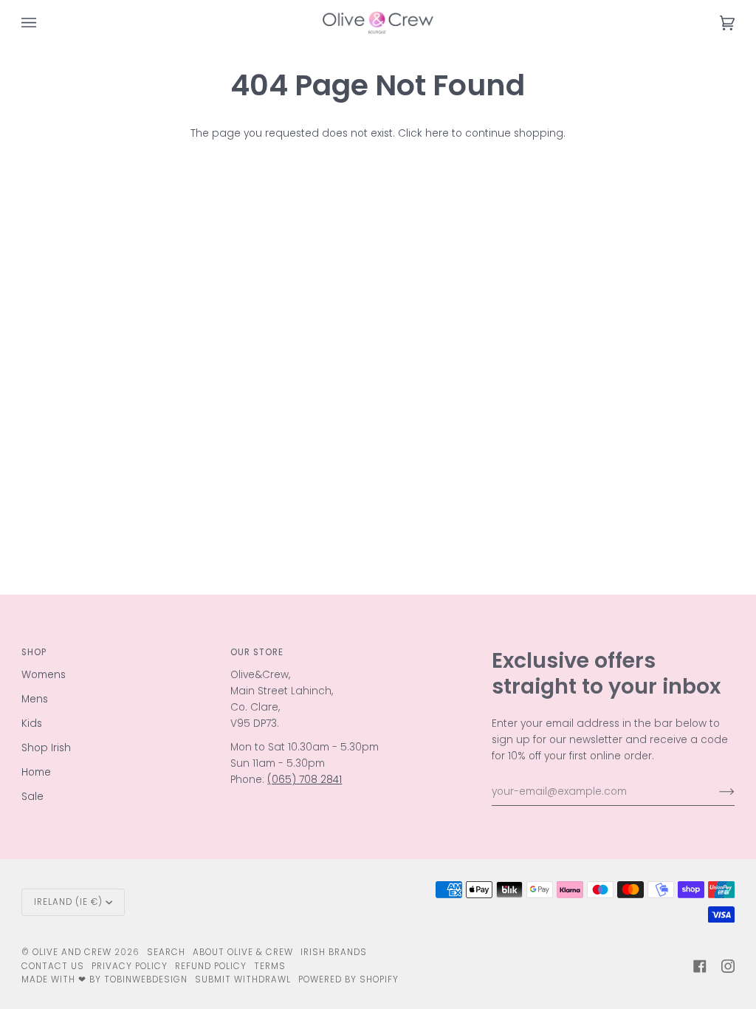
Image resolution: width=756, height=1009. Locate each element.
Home (36, 772)
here (437, 133)
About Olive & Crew (243, 952)
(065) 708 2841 (304, 780)
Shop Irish (46, 748)
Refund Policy (211, 966)
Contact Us (52, 966)
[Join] (715, 792)
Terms (270, 966)
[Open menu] (43, 22)
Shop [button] (34, 652)
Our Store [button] (257, 652)
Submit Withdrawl (243, 979)
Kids (31, 723)
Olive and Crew (71, 952)
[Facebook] (700, 966)
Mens (34, 699)
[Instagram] (728, 966)
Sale (32, 797)
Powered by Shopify (348, 979)
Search (166, 952)
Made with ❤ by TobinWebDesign (104, 979)
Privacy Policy (130, 966)
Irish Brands (333, 952)
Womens (43, 675)
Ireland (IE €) (68, 902)
